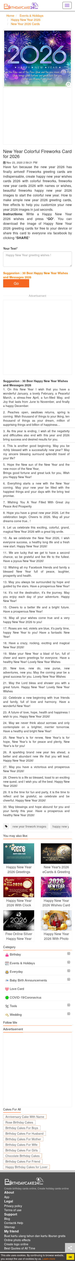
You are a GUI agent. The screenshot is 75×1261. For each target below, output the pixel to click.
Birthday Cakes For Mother (23, 1139)
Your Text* (10, 248)
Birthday (15, 954)
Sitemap (9, 1227)
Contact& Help (13, 1223)
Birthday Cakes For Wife (21, 1145)
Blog (7, 1219)
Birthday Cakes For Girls (21, 1150)
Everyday (16, 971)
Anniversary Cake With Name (24, 1117)
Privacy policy (13, 1206)
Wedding (16, 1014)
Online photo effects (17, 1240)
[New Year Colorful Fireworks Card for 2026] (37, 58)
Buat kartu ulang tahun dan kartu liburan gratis (34, 1236)
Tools (13, 1006)
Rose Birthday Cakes (19, 1122)
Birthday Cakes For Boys (21, 1128)
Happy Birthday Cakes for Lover (26, 1167)
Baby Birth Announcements (28, 980)
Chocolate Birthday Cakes (22, 1156)
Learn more (48, 1258)
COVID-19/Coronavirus (25, 997)
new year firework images (29, 826)
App (6, 1197)
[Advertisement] (37, 116)
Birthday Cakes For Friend (22, 1161)
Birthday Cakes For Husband (24, 1133)
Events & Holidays (22, 963)
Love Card (17, 988)
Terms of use (12, 1210)
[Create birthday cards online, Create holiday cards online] (22, 5)
